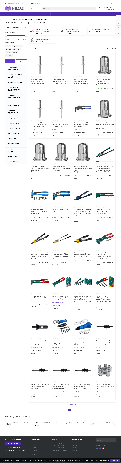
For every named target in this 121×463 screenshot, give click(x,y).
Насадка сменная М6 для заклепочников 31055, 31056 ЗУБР (40, 342)
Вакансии (34, 447)
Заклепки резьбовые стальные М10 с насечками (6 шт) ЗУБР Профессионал (104, 82)
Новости (34, 443)
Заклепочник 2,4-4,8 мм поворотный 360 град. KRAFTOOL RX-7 (104, 211)
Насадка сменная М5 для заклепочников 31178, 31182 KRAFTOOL (83, 386)
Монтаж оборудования (59, 443)
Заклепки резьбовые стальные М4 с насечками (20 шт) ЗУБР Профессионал (40, 169)
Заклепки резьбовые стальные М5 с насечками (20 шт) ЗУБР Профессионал (105, 125)
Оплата (74, 443)
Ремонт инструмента (58, 447)
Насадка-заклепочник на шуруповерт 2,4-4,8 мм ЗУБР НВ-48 (83, 342)
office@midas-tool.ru (38, 3)
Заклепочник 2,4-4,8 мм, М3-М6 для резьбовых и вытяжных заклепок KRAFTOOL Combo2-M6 (104, 298)
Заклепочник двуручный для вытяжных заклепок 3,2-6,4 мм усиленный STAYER (39, 255)
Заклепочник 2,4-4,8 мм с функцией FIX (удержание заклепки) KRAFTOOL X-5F (104, 255)
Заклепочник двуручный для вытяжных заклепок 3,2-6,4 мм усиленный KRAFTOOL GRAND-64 (104, 169)
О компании (36, 439)
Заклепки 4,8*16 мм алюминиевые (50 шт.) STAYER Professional (81, 81)
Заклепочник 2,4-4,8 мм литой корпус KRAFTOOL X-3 (39, 298)
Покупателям (77, 439)
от (6, 39)
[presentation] (5, 424)
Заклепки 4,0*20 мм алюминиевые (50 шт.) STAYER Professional (60, 81)
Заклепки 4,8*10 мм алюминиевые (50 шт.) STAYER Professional (60, 124)
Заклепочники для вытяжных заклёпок (43, 30)
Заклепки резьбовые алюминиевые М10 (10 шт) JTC (105, 386)
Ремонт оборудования (59, 445)
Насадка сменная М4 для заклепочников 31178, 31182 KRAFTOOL (61, 386)
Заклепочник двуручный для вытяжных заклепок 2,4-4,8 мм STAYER (82, 254)
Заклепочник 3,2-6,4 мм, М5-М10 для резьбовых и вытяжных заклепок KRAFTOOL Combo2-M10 (82, 298)
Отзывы (34, 445)
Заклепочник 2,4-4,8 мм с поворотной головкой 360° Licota (83, 124)
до (19, 39)
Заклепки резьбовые (43, 39)
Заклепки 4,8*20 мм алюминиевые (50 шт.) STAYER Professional (38, 124)
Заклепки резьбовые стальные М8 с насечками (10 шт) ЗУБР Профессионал (61, 169)
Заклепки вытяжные (102, 29)
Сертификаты (36, 454)
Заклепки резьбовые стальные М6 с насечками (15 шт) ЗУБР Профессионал (83, 169)
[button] (97, 161)
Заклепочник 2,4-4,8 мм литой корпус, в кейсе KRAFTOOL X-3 (60, 298)
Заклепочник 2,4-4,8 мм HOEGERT (60, 210)
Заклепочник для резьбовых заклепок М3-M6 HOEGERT (39, 211)
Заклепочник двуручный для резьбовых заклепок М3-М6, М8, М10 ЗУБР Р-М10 (82, 212)
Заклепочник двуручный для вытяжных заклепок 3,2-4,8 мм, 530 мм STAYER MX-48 (61, 255)
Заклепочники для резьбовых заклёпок (72, 30)
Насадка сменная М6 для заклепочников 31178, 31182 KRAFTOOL (105, 342)
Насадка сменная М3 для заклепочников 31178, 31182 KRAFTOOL (40, 386)
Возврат (74, 447)
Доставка (75, 445)
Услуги (54, 439)
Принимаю (115, 460)
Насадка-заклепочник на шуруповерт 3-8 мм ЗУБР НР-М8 (61, 342)
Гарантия (75, 450)
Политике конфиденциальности (99, 460)
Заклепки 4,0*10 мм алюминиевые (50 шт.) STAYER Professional (38, 81)
